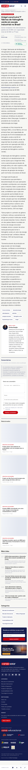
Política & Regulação (20, 613)
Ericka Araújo (4, 37)
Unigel (16, 319)
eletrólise (14, 313)
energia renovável (6, 316)
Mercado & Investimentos (8, 610)
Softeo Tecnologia (13, 757)
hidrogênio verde (18, 316)
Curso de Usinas (6, 310)
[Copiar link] (25, 767)
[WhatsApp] (12, 767)
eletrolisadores (5, 313)
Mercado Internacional (7, 613)
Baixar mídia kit (6, 720)
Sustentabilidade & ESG (7, 620)
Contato (3, 702)
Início (2, 10)
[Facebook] (2, 674)
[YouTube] (12, 674)
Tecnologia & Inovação (7, 623)
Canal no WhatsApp (19, 44)
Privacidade (4, 704)
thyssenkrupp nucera (8, 87)
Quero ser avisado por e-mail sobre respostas (13, 408)
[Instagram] (6, 674)
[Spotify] (19, 674)
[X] (21, 767)
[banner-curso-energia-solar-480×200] (14, 650)
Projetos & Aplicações (10, 10)
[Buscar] (21, 6)
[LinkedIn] (17, 767)
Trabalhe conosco (5, 709)
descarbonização (17, 310)
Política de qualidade (6, 706)
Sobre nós (3, 699)
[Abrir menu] (25, 6)
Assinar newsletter (14, 639)
